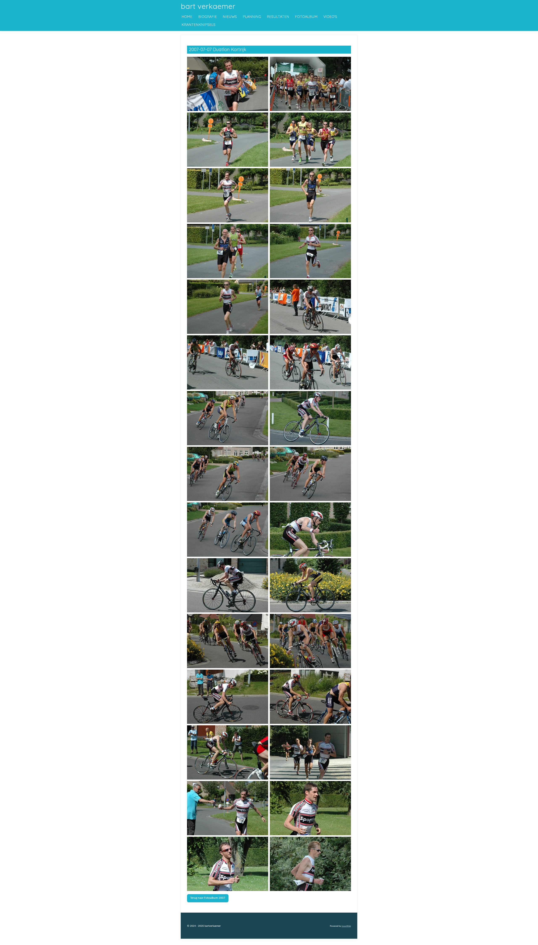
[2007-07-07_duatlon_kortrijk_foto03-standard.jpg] (227, 139)
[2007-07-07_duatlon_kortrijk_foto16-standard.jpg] (310, 474)
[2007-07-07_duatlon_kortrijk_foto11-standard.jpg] (227, 362)
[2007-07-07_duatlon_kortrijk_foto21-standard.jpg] (227, 641)
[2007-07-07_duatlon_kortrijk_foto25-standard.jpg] (227, 752)
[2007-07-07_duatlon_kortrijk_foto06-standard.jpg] (310, 195)
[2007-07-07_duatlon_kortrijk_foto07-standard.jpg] (227, 251)
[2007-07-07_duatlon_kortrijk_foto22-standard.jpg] (310, 641)
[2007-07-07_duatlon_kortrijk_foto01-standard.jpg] (227, 84)
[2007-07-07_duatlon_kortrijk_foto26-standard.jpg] (310, 752)
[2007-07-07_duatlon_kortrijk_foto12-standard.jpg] (310, 362)
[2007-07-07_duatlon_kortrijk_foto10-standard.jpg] (310, 307)
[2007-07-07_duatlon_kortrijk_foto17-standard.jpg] (227, 529)
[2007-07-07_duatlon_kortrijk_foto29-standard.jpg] (227, 864)
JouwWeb (346, 926)
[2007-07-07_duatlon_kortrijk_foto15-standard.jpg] (227, 474)
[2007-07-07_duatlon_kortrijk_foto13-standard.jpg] (227, 418)
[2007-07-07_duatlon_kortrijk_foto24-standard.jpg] (310, 697)
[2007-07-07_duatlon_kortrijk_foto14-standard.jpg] (310, 418)
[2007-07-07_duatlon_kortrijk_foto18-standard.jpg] (310, 529)
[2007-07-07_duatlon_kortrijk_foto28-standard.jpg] (310, 808)
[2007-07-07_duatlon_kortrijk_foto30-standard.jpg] (310, 864)
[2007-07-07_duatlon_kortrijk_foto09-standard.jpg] (227, 307)
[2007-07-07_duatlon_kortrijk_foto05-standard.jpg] (227, 195)
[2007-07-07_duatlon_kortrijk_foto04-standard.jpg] (310, 139)
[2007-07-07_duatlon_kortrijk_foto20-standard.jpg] (310, 585)
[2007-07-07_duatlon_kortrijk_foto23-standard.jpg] (227, 697)
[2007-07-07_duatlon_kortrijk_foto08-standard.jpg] (310, 251)
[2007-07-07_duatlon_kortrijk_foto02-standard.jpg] (310, 84)
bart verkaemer (208, 6)
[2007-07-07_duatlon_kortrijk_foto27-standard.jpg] (227, 808)
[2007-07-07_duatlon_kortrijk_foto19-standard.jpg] (227, 585)
